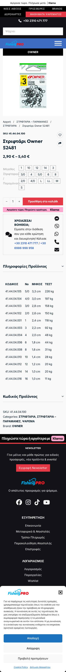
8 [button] (55, 174)
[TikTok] (37, 502)
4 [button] (31, 174)
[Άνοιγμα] (58, 43)
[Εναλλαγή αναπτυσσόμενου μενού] (20, 20)
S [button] (22, 187)
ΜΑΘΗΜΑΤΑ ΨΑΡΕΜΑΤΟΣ (46, 14)
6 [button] (48, 174)
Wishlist (33, 581)
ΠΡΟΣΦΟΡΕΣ (37, 8)
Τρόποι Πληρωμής (33, 537)
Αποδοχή (33, 638)
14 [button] (45, 168)
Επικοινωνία (33, 525)
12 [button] (37, 168)
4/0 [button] (32, 181)
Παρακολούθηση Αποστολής (33, 543)
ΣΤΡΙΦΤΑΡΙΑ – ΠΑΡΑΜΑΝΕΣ (32, 121)
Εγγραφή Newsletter (33, 468)
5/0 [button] (40, 174)
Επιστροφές (33, 549)
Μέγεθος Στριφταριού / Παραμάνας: (9, 176)
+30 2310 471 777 (35, 20)
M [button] (57, 181)
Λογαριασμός (33, 569)
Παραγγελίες (33, 575)
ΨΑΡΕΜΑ (28, 421)
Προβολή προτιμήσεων (33, 658)
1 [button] (21, 168)
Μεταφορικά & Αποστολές (33, 531)
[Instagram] (28, 502)
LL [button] (48, 181)
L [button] (41, 181)
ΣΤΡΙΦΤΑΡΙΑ (10, 125)
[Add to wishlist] (59, 134)
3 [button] (53, 168)
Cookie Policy (21, 667)
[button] (60, 592)
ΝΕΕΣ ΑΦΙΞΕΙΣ (12, 8)
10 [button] (28, 168)
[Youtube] (46, 502)
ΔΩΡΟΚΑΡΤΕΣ (12, 14)
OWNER (17, 426)
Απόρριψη (33, 648)
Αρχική (7, 121)
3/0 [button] (23, 174)
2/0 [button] (23, 181)
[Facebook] (19, 502)
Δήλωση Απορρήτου (40, 667)
